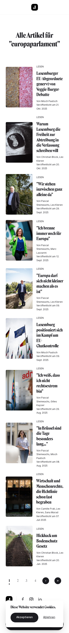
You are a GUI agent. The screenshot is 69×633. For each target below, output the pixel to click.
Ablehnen (49, 617)
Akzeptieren (24, 617)
